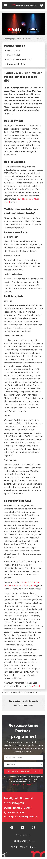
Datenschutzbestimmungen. (23, 784)
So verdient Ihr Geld (16, 64)
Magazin (28, 39)
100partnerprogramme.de (12, 39)
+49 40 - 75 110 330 (16, 812)
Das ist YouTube (14, 54)
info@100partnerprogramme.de (23, 816)
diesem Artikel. (33, 686)
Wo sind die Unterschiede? (19, 59)
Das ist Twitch (13, 50)
